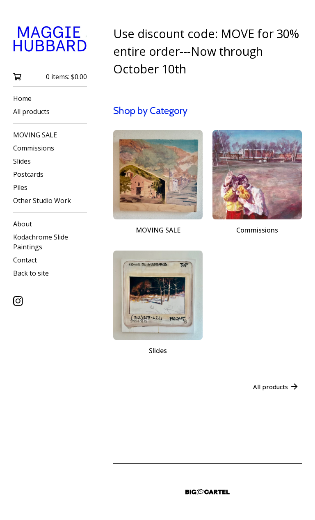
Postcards (28, 174)
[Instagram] (18, 301)
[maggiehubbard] (50, 39)
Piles (20, 187)
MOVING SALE (35, 134)
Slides (22, 161)
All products (31, 111)
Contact (25, 260)
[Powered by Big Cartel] (207, 492)
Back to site (31, 273)
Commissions (33, 148)
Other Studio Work (42, 200)
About (22, 223)
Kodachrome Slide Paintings (40, 242)
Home (22, 98)
